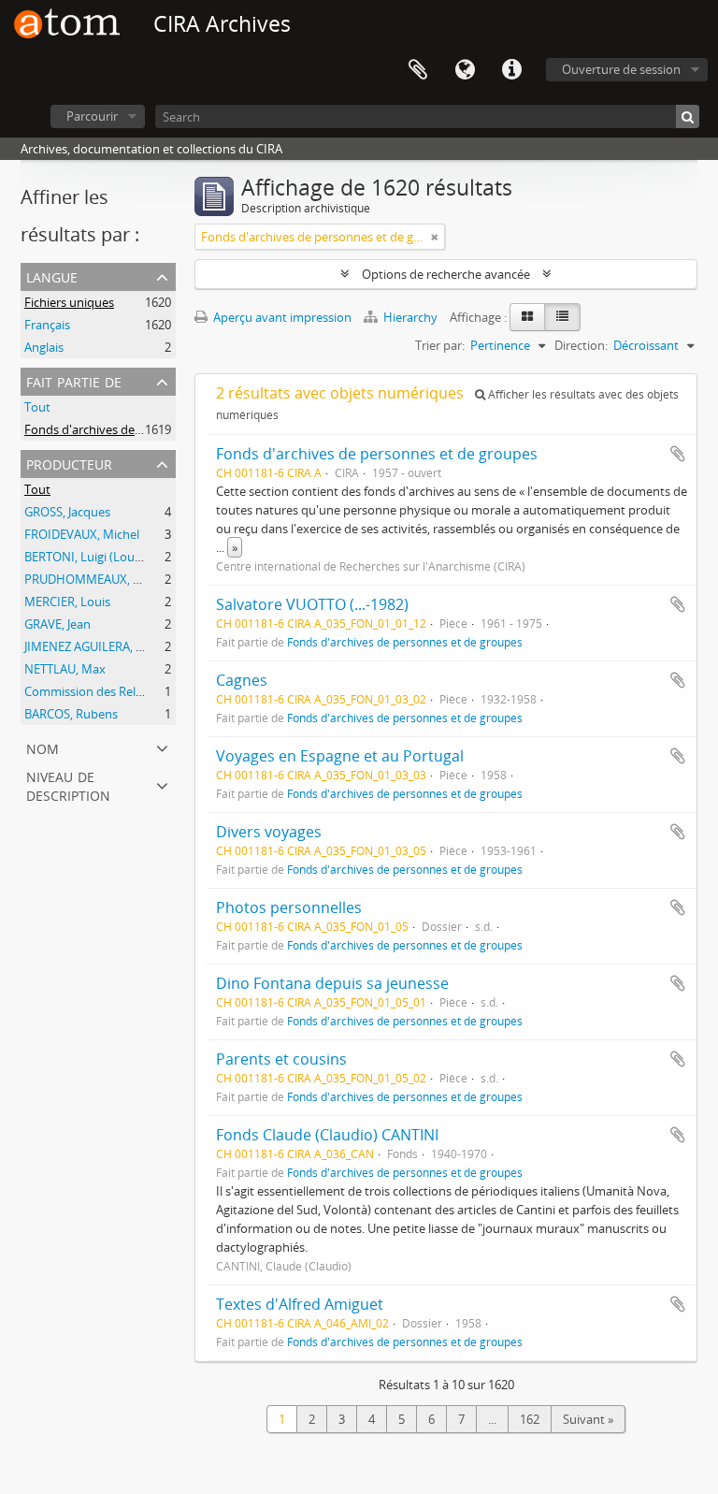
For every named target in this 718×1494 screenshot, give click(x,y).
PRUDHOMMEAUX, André (95, 579)
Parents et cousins (281, 1059)
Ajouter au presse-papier (677, 453)
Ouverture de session (621, 69)
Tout (37, 407)
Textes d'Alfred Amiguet (299, 1304)
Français (47, 324)
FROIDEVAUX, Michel (81, 534)
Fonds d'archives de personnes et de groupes (377, 453)
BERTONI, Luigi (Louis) (85, 556)
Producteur (69, 462)
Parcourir (92, 116)
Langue (464, 70)
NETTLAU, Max (65, 668)
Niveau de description (68, 784)
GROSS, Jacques (67, 511)
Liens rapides (511, 70)
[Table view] (562, 317)
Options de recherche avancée (446, 274)
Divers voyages (269, 831)
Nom (42, 747)
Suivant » (588, 1419)
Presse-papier (418, 70)
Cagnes (241, 680)
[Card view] (527, 317)
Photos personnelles (289, 907)
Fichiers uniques (69, 302)
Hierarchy (410, 317)
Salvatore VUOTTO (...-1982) (312, 604)
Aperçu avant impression (281, 317)
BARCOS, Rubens (71, 713)
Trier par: (440, 345)
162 (529, 1419)
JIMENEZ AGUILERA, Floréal (98, 646)
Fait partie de (74, 380)
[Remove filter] (434, 236)
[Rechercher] (687, 116)
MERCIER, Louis (67, 601)
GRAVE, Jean (57, 624)
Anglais (44, 347)
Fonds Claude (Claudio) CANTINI (327, 1134)
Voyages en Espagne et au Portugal (340, 756)
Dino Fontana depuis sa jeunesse (332, 983)
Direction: (581, 345)
